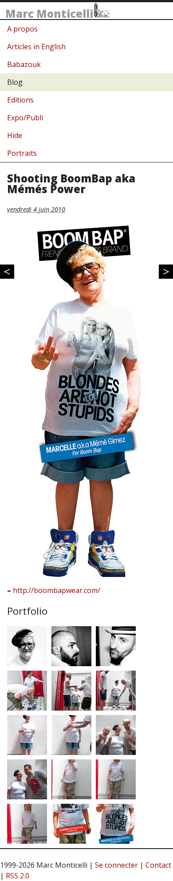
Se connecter (116, 865)
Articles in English (36, 46)
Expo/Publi (25, 117)
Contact (158, 865)
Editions (20, 100)
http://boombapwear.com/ (56, 590)
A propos (22, 29)
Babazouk (24, 64)
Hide (14, 135)
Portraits (22, 153)
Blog (15, 82)
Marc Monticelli (49, 13)
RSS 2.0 (17, 876)
